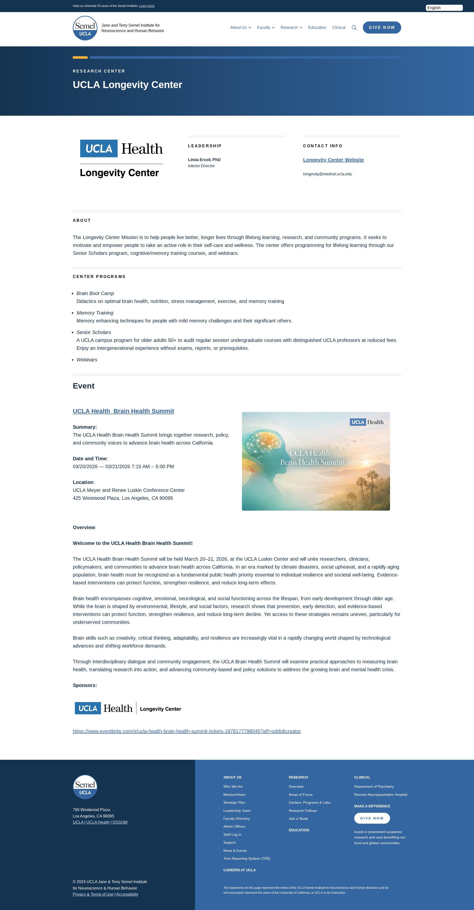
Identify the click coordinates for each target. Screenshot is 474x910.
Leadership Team (237, 811)
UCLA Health (98, 822)
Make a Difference (372, 806)
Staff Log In (232, 834)
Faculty (263, 27)
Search (354, 27)
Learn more (147, 6)
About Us (238, 27)
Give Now (382, 27)
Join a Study (298, 818)
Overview (296, 786)
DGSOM (120, 822)
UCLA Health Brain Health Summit (123, 411)
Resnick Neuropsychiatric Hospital (380, 795)
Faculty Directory (236, 818)
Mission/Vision (234, 795)
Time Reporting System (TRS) (246, 858)
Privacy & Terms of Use (93, 894)
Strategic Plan (234, 802)
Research (289, 27)
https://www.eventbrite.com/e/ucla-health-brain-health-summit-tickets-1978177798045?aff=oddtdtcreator (187, 731)
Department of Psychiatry (374, 786)
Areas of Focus (301, 795)
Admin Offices (234, 826)
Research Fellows (303, 811)
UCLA (78, 822)
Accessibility (127, 894)
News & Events (235, 851)
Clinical (339, 27)
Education (317, 27)
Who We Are (233, 786)
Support (229, 842)
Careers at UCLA (239, 870)
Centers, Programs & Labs (309, 802)
